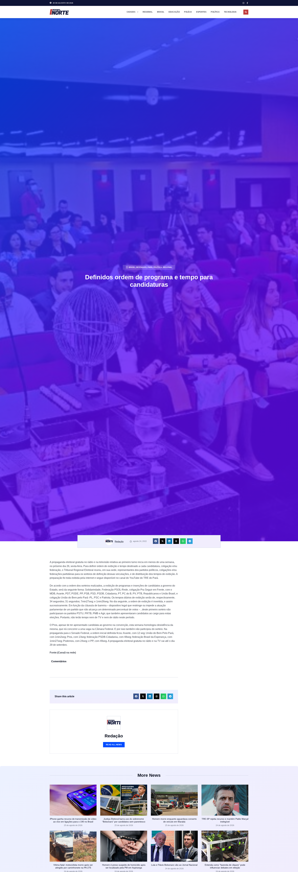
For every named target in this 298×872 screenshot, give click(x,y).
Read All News (114, 745)
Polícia (188, 12)
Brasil (160, 12)
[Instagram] (243, 3)
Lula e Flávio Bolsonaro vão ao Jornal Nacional (174, 865)
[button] (245, 12)
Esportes (201, 12)
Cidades (131, 12)
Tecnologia (230, 12)
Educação (174, 12)
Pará (150, 267)
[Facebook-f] (247, 3)
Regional (148, 12)
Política (215, 12)
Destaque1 (141, 267)
